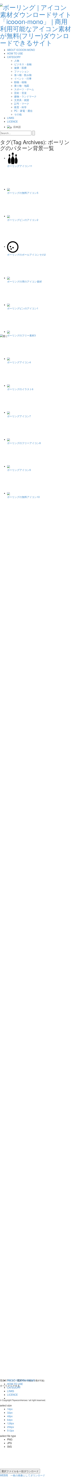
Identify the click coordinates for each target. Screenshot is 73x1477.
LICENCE (12, 121)
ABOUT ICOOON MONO (21, 50)
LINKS (10, 118)
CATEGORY (14, 57)
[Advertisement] (14, 574)
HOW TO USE (15, 53)
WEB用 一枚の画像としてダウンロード (22, 1475)
